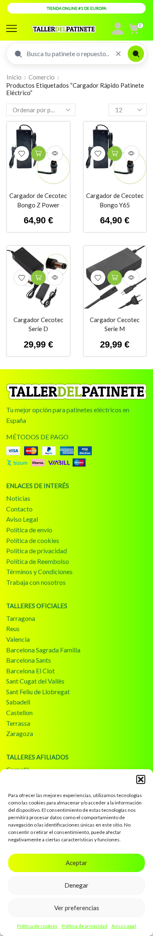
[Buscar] (136, 53)
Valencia (18, 639)
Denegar (76, 885)
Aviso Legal (123, 926)
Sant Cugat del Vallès (35, 681)
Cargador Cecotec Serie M (115, 324)
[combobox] (68, 53)
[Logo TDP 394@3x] (76, 392)
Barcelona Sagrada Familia (43, 650)
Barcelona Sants (28, 660)
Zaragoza (19, 733)
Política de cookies (37, 926)
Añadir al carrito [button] (38, 153)
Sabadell (18, 702)
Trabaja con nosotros (36, 582)
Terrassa (18, 723)
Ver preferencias (76, 907)
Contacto (19, 509)
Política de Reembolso (37, 561)
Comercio (42, 77)
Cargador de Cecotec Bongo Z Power (38, 200)
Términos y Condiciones (39, 571)
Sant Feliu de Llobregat (38, 691)
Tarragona (20, 618)
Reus (13, 628)
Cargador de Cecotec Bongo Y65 (115, 200)
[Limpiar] (118, 54)
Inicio (14, 77)
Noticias (18, 498)
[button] (141, 779)
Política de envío (29, 530)
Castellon (19, 712)
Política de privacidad (84, 926)
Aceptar (76, 862)
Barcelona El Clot (30, 671)
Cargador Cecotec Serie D (38, 324)
